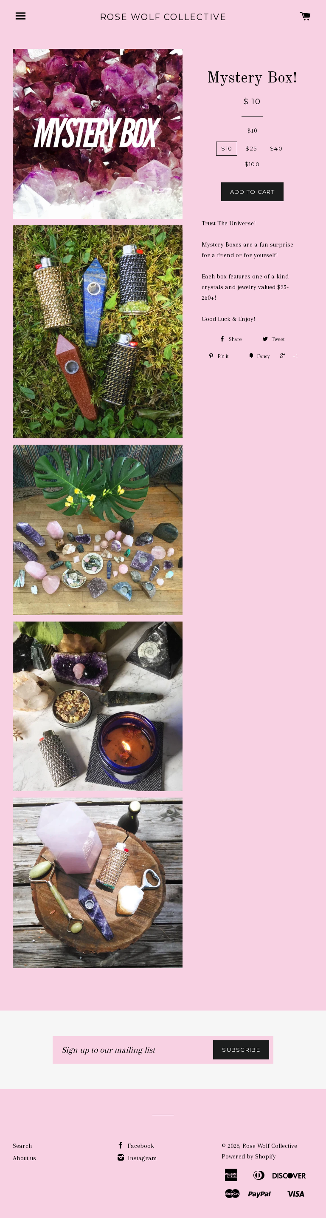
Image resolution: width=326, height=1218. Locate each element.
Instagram (141, 1158)
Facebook (140, 1146)
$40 (276, 148)
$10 (252, 130)
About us (24, 1158)
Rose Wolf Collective (163, 17)
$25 (251, 148)
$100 (252, 164)
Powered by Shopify (249, 1156)
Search (22, 1146)
